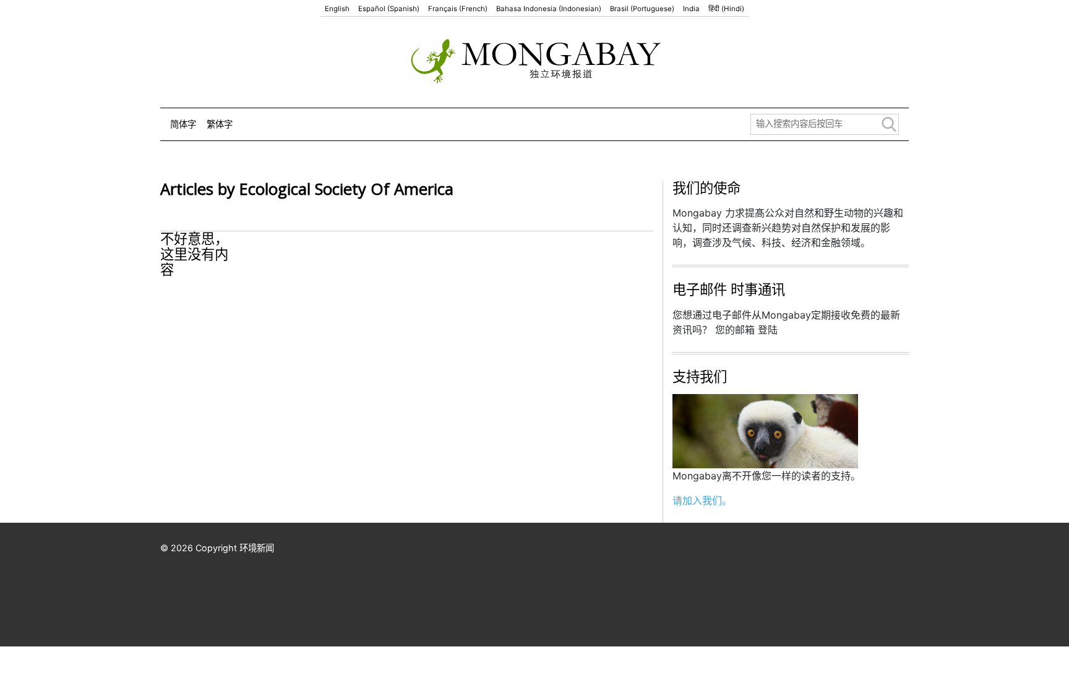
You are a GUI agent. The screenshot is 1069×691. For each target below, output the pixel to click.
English (337, 8)
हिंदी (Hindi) (726, 8)
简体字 (183, 124)
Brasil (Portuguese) (642, 8)
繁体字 (220, 124)
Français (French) (457, 8)
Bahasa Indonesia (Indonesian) (548, 8)
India (691, 8)
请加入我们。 (702, 500)
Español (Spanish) (388, 8)
